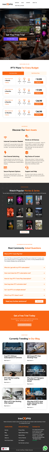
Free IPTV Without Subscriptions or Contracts (13, 357)
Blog (22, 2)
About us (35, 2)
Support (28, 2)
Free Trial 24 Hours (19, 5)
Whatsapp (34, 440)
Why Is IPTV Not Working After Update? (12, 402)
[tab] (13, 73)
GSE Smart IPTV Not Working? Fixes (34, 357)
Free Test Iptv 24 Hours (24, 443)
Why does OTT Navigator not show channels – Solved (35, 379)
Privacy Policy (22, 430)
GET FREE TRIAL (10, 39)
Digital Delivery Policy (23, 433)
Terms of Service (22, 438)
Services (17, 2)
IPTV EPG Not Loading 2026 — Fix (11, 379)
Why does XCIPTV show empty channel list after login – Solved (35, 403)
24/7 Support (21, 440)
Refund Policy (22, 435)
